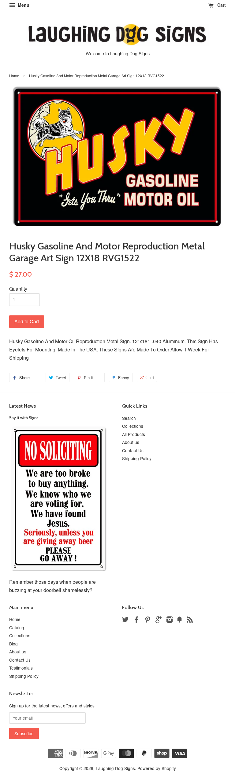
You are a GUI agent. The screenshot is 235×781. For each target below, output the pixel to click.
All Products (133, 434)
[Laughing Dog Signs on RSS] (189, 620)
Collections (132, 426)
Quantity (18, 288)
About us (130, 442)
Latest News (22, 406)
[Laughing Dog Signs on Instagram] (169, 620)
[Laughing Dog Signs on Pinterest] (147, 620)
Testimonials (21, 668)
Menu (23, 5)
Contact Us (133, 450)
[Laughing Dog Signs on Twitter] (125, 620)
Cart (221, 5)
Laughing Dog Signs (115, 768)
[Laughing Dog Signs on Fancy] (179, 620)
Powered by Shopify (156, 768)
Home (14, 75)
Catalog (16, 627)
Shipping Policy (136, 458)
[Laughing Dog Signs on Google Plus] (158, 620)
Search (129, 418)
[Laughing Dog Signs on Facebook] (136, 620)
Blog (13, 644)
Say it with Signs (24, 417)
